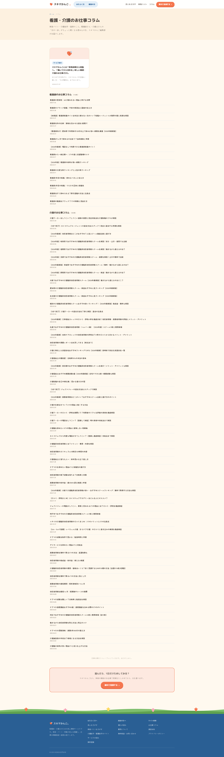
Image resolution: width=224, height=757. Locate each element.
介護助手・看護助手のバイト (98, 733)
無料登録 (91, 742)
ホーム (51, 14)
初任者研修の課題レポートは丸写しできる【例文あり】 (72, 343)
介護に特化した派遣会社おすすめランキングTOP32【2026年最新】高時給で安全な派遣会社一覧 (87, 351)
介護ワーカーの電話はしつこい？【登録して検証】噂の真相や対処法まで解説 (80, 421)
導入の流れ (122, 725)
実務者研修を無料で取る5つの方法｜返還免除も (69, 553)
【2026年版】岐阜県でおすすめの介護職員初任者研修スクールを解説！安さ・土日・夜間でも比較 (88, 242)
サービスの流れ (93, 738)
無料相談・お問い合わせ (127, 733)
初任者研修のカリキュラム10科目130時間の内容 (68, 452)
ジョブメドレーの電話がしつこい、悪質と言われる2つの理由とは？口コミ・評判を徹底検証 (86, 507)
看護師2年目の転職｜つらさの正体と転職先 (67, 186)
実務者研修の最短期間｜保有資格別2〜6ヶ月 (67, 584)
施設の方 (92, 4)
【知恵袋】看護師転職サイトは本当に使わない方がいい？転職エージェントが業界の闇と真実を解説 (89, 116)
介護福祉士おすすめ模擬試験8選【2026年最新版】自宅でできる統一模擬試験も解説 (83, 374)
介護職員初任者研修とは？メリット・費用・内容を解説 (72, 444)
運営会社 (151, 729)
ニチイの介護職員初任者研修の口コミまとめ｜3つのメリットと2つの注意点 (79, 522)
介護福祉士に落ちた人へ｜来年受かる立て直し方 (69, 460)
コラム (152, 4)
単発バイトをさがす (95, 729)
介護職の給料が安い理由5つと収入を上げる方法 (69, 647)
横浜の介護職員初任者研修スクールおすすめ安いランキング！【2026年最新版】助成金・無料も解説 (89, 304)
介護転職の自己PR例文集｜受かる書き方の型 (67, 382)
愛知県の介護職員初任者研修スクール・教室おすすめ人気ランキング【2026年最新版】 (84, 289)
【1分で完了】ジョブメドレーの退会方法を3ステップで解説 (73, 390)
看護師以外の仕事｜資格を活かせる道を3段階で (69, 124)
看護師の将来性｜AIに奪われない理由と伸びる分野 (70, 101)
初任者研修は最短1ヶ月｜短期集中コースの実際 (68, 592)
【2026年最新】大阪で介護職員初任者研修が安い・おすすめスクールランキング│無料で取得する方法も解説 (93, 491)
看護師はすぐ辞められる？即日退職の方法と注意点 (70, 194)
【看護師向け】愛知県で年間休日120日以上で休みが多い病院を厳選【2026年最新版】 (83, 132)
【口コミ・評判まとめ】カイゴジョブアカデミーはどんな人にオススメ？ (79, 499)
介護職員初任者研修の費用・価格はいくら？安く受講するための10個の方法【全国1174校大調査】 (88, 569)
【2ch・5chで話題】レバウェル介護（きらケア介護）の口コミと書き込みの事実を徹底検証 (86, 530)
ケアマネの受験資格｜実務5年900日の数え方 (67, 631)
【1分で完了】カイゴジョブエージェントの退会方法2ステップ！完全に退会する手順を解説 (85, 227)
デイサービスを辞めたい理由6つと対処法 (66, 546)
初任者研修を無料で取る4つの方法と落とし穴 (68, 577)
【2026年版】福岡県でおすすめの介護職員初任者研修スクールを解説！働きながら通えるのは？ (87, 250)
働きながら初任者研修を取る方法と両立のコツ (68, 623)
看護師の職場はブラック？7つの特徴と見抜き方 (68, 202)
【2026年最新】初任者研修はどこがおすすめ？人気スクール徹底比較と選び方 (80, 234)
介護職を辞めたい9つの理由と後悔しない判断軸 (69, 429)
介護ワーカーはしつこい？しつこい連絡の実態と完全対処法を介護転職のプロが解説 (83, 219)
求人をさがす (130, 4)
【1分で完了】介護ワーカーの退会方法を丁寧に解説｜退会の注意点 (76, 312)
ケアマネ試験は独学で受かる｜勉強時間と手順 (68, 538)
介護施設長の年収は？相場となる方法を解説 (67, 639)
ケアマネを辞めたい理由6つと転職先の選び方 (68, 468)
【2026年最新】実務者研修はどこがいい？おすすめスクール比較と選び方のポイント (83, 398)
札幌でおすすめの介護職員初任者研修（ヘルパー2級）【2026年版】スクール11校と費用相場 (86, 328)
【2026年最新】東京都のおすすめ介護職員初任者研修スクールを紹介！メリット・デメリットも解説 (89, 367)
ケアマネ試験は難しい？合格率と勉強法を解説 (68, 600)
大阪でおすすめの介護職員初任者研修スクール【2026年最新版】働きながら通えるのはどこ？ (86, 281)
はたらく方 (80, 4)
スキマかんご (63, 4)
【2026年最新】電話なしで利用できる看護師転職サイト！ (72, 147)
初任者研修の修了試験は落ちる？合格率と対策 (68, 476)
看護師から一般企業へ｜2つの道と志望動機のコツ (69, 155)
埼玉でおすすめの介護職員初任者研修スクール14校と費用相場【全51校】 (78, 616)
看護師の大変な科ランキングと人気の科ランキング (70, 171)
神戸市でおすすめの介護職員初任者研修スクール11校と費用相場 (75, 515)
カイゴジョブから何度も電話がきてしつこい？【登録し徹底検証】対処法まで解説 (82, 437)
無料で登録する (164, 4)
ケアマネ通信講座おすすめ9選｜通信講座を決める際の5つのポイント (77, 608)
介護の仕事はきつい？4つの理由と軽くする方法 (69, 406)
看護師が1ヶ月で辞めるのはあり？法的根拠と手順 (69, 140)
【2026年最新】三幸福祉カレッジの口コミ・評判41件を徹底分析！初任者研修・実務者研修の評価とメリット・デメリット (98, 320)
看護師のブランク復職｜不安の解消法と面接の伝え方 (71, 109)
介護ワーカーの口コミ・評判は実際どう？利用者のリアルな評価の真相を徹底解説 (82, 413)
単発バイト (142, 4)
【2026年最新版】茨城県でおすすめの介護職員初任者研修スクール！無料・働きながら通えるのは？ (89, 266)
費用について (123, 729)
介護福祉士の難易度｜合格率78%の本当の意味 (68, 359)
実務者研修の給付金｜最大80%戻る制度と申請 (68, 483)
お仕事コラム (153, 725)
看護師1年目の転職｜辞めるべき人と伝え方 (67, 179)
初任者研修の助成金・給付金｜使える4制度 (67, 561)
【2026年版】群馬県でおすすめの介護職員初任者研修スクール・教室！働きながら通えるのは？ (87, 273)
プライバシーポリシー (156, 733)
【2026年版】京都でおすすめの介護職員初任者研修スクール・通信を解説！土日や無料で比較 (86, 258)
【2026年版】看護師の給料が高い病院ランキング (69, 163)
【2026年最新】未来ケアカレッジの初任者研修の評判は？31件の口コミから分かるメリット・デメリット (91, 336)
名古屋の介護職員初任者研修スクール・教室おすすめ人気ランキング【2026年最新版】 (84, 297)
